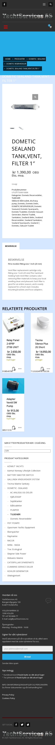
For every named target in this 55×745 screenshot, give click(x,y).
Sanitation (16, 217)
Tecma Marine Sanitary (18, 483)
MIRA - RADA (13, 545)
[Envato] (28, 724)
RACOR (10, 540)
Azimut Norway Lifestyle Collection (23, 470)
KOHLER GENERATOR (17, 571)
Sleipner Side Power (16, 553)
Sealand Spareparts (21, 223)
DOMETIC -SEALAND (17, 488)
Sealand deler (28, 217)
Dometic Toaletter (19, 212)
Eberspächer (13, 531)
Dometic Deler (32, 203)
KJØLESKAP (15, 496)
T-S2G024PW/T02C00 (41, 355)
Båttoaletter (16, 505)
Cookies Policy (8, 698)
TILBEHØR (16, 198)
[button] (35, 97)
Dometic (21, 203)
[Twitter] (22, 724)
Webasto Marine (15, 558)
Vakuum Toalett (27, 225)
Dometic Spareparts (29, 209)
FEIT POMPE (13, 523)
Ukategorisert (13, 575)
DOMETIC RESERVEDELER (22, 206)
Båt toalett (24, 200)
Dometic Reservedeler (32, 195)
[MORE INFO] (20, 369)
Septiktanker (16, 501)
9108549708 (11, 355)
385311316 (10, 414)
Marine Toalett (28, 214)
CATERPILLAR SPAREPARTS (20, 562)
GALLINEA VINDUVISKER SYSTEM (23, 479)
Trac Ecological (14, 549)
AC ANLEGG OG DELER (21, 492)
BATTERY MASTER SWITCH (20, 475)
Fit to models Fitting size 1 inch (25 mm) (25, 264)
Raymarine (12, 536)
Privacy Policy (8, 694)
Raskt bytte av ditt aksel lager (31, 674)
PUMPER (14, 510)
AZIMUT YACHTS (15, 466)
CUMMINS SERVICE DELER (20, 566)
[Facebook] (4, 4)
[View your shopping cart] (50, 27)
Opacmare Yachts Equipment (21, 527)
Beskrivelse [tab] (11, 246)
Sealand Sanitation (33, 220)
